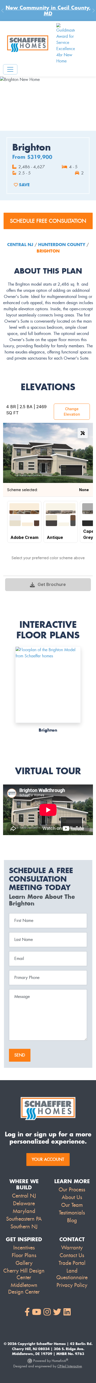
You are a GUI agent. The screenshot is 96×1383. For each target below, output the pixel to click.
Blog (72, 1220)
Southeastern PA (24, 1219)
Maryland (24, 1211)
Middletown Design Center (24, 1288)
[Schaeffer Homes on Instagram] (47, 1312)
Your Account (48, 1159)
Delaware (24, 1203)
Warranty (72, 1247)
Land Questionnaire (72, 1274)
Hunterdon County (61, 244)
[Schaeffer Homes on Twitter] (57, 1312)
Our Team (72, 1205)
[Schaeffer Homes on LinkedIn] (67, 1312)
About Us (72, 1197)
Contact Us (72, 1255)
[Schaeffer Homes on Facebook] (27, 1312)
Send (19, 1055)
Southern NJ (23, 1226)
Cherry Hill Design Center (24, 1274)
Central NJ (21, 244)
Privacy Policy (72, 1285)
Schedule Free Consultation (48, 221)
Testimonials (72, 1212)
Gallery (24, 1263)
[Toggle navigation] (10, 69)
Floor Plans (24, 1255)
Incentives (24, 1247)
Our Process (72, 1189)
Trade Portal (72, 1263)
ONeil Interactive (69, 1366)
